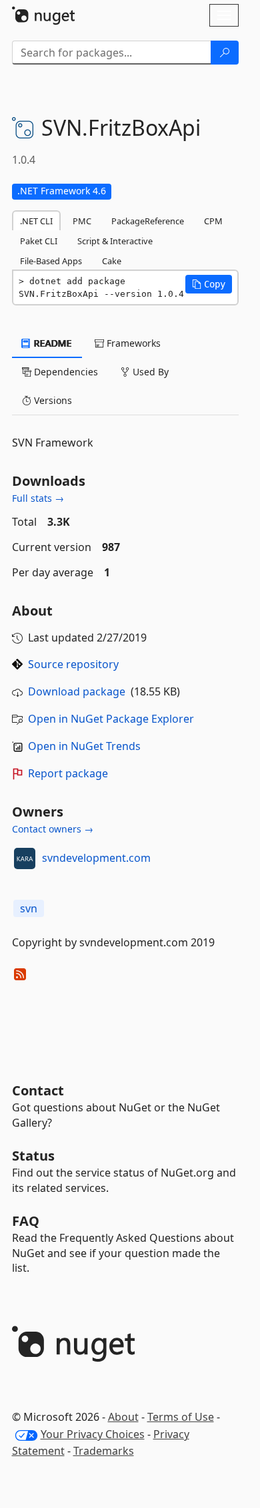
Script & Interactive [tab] (115, 241)
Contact (38, 1090)
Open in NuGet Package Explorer (111, 718)
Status (33, 1156)
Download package (76, 691)
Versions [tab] (51, 400)
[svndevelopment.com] (25, 858)
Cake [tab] (111, 261)
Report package (68, 773)
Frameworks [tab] (132, 343)
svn (28, 908)
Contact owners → (52, 829)
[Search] (225, 53)
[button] (208, 284)
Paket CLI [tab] (38, 241)
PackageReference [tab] (147, 221)
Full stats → (38, 498)
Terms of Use (180, 1417)
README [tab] (51, 343)
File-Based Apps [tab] (51, 261)
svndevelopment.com (96, 857)
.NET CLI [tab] (36, 221)
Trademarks (103, 1450)
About (123, 1417)
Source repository (73, 664)
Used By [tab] (149, 371)
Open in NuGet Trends (84, 746)
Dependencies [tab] (64, 371)
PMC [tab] (82, 221)
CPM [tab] (213, 221)
